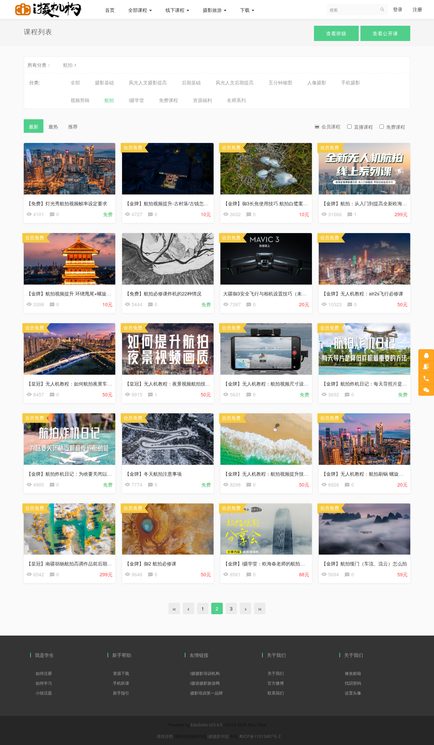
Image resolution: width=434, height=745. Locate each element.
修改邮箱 (353, 673)
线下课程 (175, 9)
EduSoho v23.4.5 (206, 724)
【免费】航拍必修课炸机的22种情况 (163, 293)
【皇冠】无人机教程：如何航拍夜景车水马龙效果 (78, 383)
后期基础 (191, 82)
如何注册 (44, 673)
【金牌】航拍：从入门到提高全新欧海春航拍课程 (373, 203)
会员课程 (330, 126)
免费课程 (168, 100)
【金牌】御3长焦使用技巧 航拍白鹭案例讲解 (270, 203)
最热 (53, 126)
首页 (110, 9)
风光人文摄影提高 (148, 82)
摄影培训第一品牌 (206, 693)
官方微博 (276, 683)
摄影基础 (104, 82)
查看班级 (336, 33)
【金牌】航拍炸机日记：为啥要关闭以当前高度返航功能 (85, 473)
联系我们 (276, 693)
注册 (417, 9)
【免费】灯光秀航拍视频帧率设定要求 (66, 203)
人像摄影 (316, 82)
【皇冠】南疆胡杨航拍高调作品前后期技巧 (71, 563)
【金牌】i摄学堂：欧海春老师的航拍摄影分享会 (273, 563)
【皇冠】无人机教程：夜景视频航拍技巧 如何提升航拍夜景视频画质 (197, 383)
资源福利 (202, 100)
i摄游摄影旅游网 (205, 683)
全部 (75, 82)
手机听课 (121, 683)
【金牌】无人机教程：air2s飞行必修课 (362, 293)
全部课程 (138, 9)
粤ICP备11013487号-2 (260, 736)
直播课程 (363, 126)
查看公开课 (385, 33)
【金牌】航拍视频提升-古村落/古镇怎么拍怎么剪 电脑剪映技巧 (191, 203)
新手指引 (121, 693)
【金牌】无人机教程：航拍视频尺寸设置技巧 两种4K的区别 (286, 383)
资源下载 (121, 673)
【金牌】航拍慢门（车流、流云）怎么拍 (364, 563)
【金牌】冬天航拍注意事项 (153, 473)
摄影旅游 (213, 9)
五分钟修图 (280, 82)
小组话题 (44, 693)
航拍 (68, 64)
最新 (33, 126)
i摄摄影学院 (219, 736)
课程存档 (165, 736)
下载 (245, 9)
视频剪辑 (80, 100)
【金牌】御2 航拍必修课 (150, 563)
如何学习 (44, 683)
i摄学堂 (136, 100)
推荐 (73, 126)
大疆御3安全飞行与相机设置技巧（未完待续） (272, 293)
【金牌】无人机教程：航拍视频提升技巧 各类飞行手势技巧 (285, 473)
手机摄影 (350, 82)
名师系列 (236, 100)
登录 (397, 9)
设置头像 (353, 693)
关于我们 (276, 673)
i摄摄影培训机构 (205, 673)
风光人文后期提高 (235, 82)
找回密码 (353, 683)
